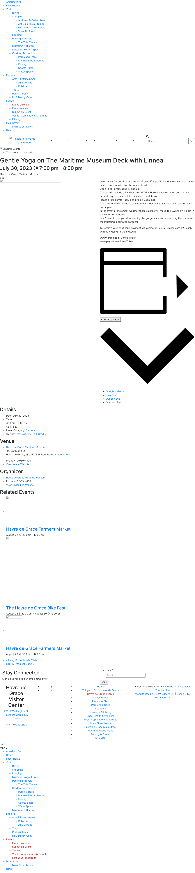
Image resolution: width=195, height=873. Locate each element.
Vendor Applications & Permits (29, 115)
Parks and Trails (27, 56)
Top (2, 744)
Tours (15, 89)
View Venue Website (17, 464)
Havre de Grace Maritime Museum (25, 447)
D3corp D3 (168, 693)
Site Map (100, 737)
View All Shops (26, 31)
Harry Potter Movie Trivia (21, 660)
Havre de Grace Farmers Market (38, 529)
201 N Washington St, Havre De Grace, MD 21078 (16, 715)
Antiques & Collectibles (31, 20)
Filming (16, 119)
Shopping (17, 16)
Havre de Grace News (100, 730)
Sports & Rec (25, 67)
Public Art (24, 86)
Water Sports (26, 71)
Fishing (22, 64)
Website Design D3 (146, 693)
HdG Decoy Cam (22, 97)
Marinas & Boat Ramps (31, 60)
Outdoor (30, 430)
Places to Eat (100, 697)
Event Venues (20, 108)
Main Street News (22, 126)
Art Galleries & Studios (31, 23)
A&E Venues (25, 82)
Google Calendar (115, 391)
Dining (16, 12)
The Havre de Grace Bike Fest (36, 608)
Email (109, 670)
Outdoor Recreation (23, 53)
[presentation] (16, 511)
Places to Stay (100, 701)
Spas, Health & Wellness (100, 715)
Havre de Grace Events (100, 693)
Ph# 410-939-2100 (16, 724)
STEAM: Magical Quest (20, 663)
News (9, 130)
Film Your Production (24, 857)
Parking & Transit (22, 38)
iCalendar (111, 395)
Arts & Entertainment (24, 78)
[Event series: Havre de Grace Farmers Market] (46, 534)
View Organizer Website (20, 484)
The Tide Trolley (27, 42)
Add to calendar (110, 319)
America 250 (13, 1)
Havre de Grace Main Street (100, 726)
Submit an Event (21, 111)
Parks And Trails (100, 704)
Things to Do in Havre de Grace (100, 690)
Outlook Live (113, 402)
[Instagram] (52, 690)
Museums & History (23, 45)
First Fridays (13, 5)
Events (10, 100)
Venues (16, 850)
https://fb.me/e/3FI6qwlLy (31, 434)
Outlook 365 (113, 398)
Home (100, 686)
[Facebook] (51, 686)
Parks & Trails (20, 93)
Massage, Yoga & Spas (25, 49)
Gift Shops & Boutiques (31, 27)
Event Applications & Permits (100, 719)
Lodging (17, 34)
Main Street (12, 122)
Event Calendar (21, 104)
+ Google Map (63, 454)
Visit (8, 9)
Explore (10, 75)
